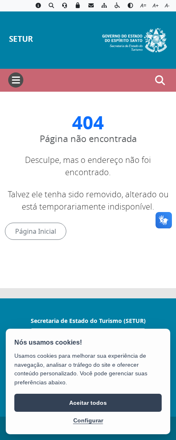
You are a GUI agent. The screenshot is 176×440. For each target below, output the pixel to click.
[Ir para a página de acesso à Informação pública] (38, 6)
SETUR (21, 38)
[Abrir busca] (160, 80)
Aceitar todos (88, 402)
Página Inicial (35, 231)
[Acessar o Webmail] (91, 6)
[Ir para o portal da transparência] (51, 6)
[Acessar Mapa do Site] (104, 6)
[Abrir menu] (15, 80)
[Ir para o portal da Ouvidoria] (64, 6)
